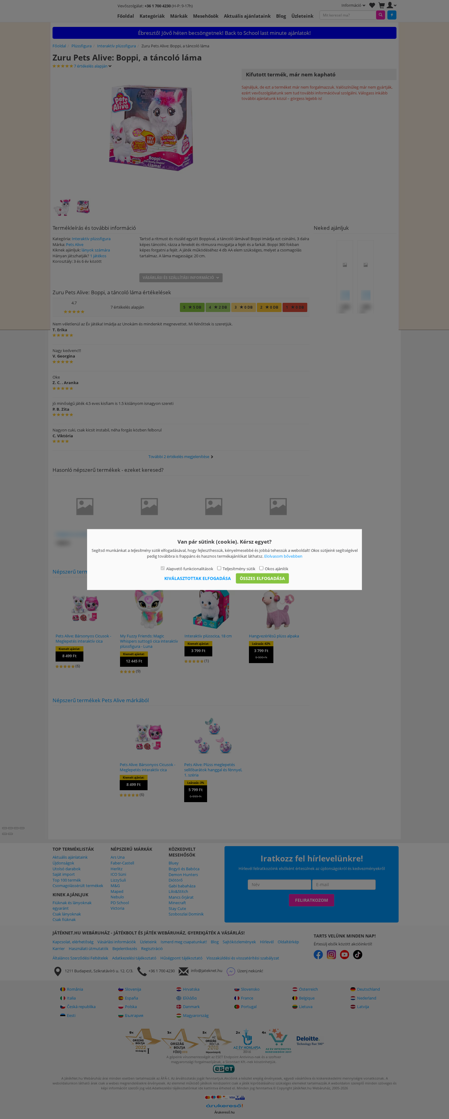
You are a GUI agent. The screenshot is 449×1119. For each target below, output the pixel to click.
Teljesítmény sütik (239, 568)
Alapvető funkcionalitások (189, 568)
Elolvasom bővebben (283, 556)
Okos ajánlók (276, 568)
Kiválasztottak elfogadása (197, 578)
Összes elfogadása (262, 578)
